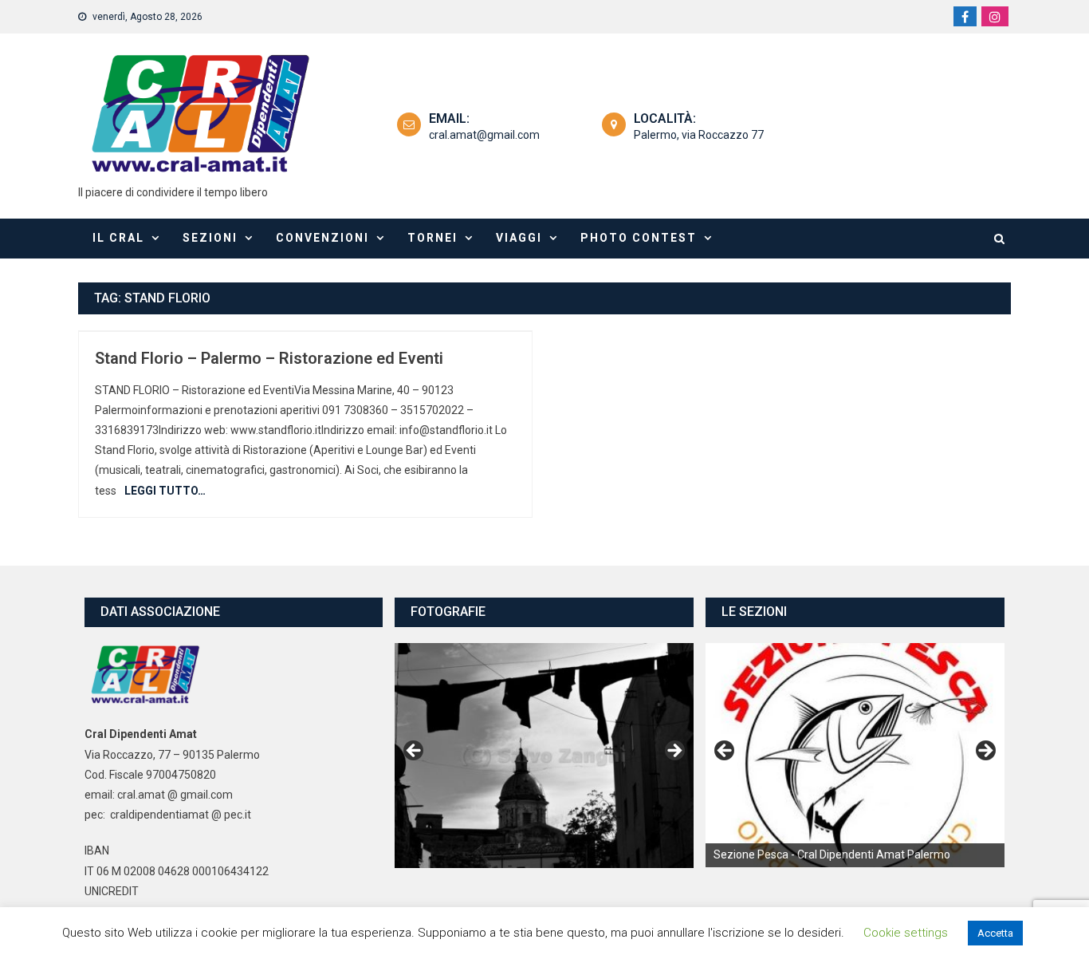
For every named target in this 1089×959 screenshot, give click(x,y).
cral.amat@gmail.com (484, 134)
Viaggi (519, 237)
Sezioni (210, 237)
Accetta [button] (995, 933)
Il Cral (118, 237)
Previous (415, 752)
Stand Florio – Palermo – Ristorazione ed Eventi (269, 358)
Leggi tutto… (165, 490)
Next (674, 752)
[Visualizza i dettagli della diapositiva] (855, 755)
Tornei (432, 237)
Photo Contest (638, 237)
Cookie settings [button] (905, 932)
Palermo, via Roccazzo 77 (699, 134)
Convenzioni (322, 237)
